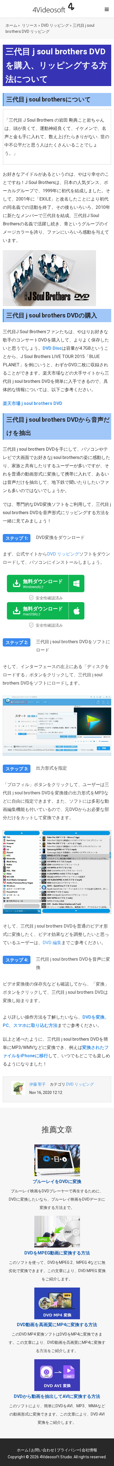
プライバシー (68, 1450)
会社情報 (89, 1450)
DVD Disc (52, 348)
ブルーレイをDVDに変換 (57, 1181)
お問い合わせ (42, 1450)
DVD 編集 (52, 942)
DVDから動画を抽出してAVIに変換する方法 (57, 1396)
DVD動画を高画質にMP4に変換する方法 (57, 1324)
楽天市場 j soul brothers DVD (32, 403)
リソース (29, 25)
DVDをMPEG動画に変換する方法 (57, 1253)
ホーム (11, 25)
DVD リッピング (55, 25)
